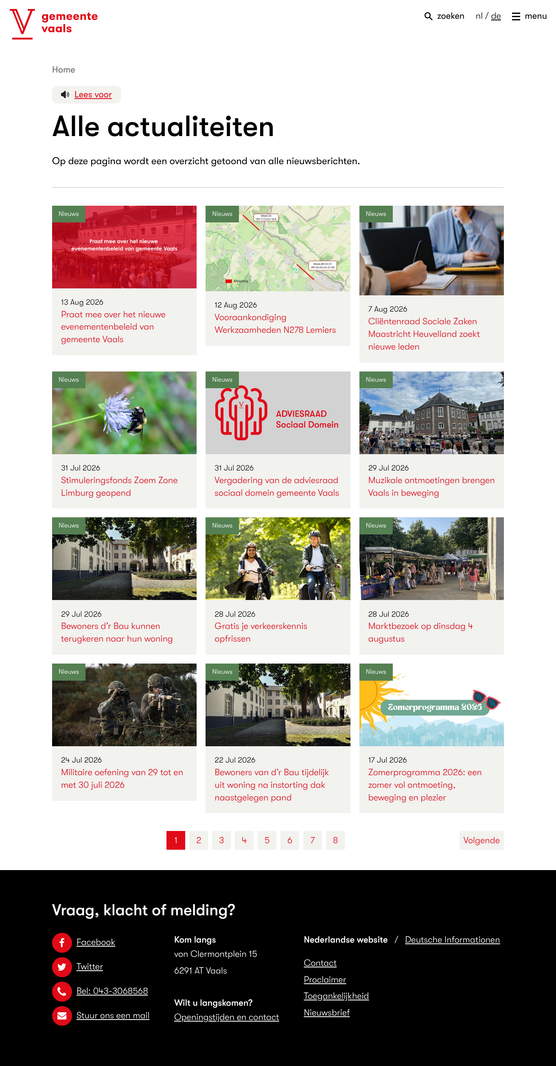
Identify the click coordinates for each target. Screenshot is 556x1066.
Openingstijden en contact (226, 1017)
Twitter (90, 967)
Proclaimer (325, 980)
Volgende (482, 840)
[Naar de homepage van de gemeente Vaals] (53, 24)
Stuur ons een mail (113, 1016)
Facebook (96, 942)
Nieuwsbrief (327, 1013)
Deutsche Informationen (452, 940)
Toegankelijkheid (336, 996)
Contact (320, 963)
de (496, 16)
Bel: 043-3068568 (112, 991)
